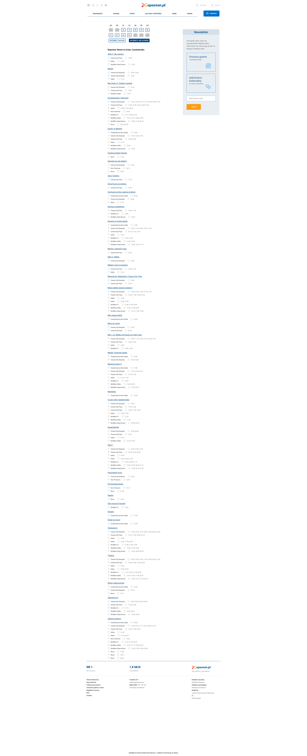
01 (117, 35)
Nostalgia (112, 391)
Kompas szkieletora (116, 206)
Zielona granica (114, 618)
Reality (110, 495)
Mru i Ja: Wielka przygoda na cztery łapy (125, 335)
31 (111, 35)
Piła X (110, 445)
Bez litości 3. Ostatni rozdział (120, 83)
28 (135, 30)
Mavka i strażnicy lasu (117, 248)
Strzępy (111, 511)
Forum (189, 13)
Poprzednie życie (115, 472)
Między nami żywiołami (118, 265)
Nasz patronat (91, 682)
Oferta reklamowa (92, 680)
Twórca (111, 555)
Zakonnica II (113, 597)
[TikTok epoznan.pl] (97, 5)
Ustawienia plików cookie (95, 687)
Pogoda (116, 13)
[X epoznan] (101, 5)
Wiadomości (98, 13)
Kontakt (213, 13)
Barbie (110, 68)
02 (123, 35)
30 (147, 30)
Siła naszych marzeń (116, 503)
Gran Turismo (113, 175)
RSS (87, 693)
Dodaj (193, 107)
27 (129, 30)
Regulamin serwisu (92, 690)
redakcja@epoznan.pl (137, 682)
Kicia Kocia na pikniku (117, 184)
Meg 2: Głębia (113, 257)
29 (141, 30)
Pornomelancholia (115, 484)
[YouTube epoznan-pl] (106, 5)
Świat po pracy (114, 519)
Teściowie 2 (113, 528)
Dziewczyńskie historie (117, 153)
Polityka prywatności (93, 685)
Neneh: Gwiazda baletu (117, 352)
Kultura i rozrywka (153, 13)
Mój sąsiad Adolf (115, 315)
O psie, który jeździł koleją (118, 399)
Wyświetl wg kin (117, 40)
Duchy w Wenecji (115, 128)
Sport (132, 13)
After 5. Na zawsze (116, 54)
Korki (174, 13)
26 (123, 30)
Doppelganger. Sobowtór (118, 98)
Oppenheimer (113, 427)
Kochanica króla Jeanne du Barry (122, 192)
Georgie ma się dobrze (117, 161)
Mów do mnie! (114, 323)
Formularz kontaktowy (137, 687)
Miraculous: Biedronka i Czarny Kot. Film (125, 276)
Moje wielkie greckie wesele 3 (120, 287)
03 (129, 35)
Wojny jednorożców (116, 583)
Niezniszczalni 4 (114, 364)
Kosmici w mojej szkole (117, 221)
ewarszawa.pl (150, 753)
